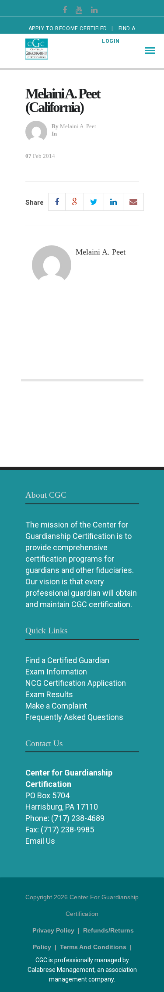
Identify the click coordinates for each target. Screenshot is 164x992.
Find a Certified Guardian (67, 660)
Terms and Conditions (93, 946)
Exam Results (49, 694)
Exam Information (56, 671)
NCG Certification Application (75, 683)
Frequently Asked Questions (74, 717)
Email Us (40, 840)
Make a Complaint (56, 705)
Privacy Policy (53, 930)
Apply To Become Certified (67, 28)
